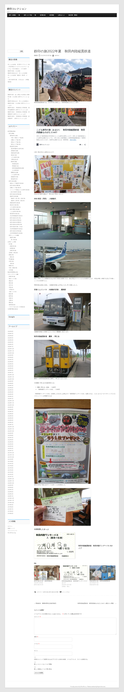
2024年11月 (11, 377)
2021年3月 (10, 472)
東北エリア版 (14, 144)
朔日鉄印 (13, 179)
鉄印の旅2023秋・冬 (15, 226)
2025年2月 (10, 370)
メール (36, 643)
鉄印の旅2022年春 (15, 220)
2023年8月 (10, 409)
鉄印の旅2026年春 (15, 194)
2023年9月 (10, 407)
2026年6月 (10, 335)
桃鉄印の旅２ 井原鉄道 (14, 107)
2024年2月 (10, 396)
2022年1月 (10, 450)
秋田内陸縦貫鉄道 (17, 168)
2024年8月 (10, 383)
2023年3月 (10, 420)
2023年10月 (11, 405)
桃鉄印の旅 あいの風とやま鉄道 (16, 94)
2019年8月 (10, 507)
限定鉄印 (12, 146)
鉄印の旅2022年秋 (15, 224)
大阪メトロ (12, 291)
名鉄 (11, 263)
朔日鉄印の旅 (13, 213)
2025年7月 (10, 359)
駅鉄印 (13, 161)
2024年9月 (10, 381)
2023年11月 (11, 403)
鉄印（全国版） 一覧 (14, 15)
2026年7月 (10, 333)
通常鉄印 (12, 135)
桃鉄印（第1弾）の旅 (16, 200)
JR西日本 (12, 246)
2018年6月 (10, 513)
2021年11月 (11, 455)
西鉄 (10, 302)
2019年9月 (10, 505)
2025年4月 (10, 366)
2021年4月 (10, 470)
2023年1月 (10, 424)
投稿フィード (11, 528)
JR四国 (11, 248)
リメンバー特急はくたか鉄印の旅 (19, 190)
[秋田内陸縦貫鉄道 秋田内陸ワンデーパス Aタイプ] (75, 572)
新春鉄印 (13, 177)
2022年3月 (10, 446)
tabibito (56, 55)
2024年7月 (10, 385)
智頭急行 (14, 166)
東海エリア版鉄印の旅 (16, 183)
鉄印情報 (52, 15)
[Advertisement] (62, 30)
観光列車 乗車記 (73, 15)
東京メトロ (12, 278)
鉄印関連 (10, 131)
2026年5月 (10, 338)
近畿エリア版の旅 (14, 187)
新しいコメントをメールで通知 (43, 664)
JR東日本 (12, 250)
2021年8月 (10, 461)
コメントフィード (12, 530)
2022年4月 (10, 444)
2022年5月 (10, 442)
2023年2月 (10, 422)
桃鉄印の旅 (13, 196)
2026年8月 (10, 331)
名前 (36, 636)
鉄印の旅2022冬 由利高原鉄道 (43, 581)
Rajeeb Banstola (101, 686)
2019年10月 (11, 502)
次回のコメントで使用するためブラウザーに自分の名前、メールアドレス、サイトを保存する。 (61, 659)
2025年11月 (11, 351)
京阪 (10, 298)
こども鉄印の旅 (14, 211)
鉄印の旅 (45, 592)
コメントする (65, 592)
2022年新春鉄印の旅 (15, 216)
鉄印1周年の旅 (14, 209)
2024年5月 (10, 390)
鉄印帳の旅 (42, 15)
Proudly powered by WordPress (78, 686)
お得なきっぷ (61, 15)
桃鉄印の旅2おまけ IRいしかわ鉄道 (17, 73)
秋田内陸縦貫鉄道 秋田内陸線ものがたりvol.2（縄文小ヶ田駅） (97, 603)
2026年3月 (10, 342)
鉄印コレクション (17, 8)
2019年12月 (11, 498)
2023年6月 (10, 413)
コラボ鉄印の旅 (14, 207)
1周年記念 (13, 159)
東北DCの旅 (13, 205)
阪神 (10, 296)
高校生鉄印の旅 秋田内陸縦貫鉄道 (100, 581)
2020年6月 (10, 492)
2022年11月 (11, 429)
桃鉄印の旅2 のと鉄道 (14, 71)
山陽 (10, 300)
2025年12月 (11, 348)
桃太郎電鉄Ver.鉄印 (16, 148)
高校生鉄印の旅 (14, 203)
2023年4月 (10, 418)
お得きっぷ (11, 242)
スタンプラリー (12, 274)
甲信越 (10, 259)
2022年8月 (10, 435)
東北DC (13, 155)
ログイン (10, 526)
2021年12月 (11, 453)
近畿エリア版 (14, 140)
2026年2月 (10, 344)
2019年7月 (10, 509)
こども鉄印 (14, 174)
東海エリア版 (14, 142)
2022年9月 (10, 433)
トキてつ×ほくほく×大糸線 (16, 307)
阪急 (10, 294)
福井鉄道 (11, 304)
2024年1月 (10, 398)
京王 (10, 285)
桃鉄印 (11, 237)
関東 (10, 255)
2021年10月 (11, 457)
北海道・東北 (12, 252)
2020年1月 (10, 496)
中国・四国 (12, 268)
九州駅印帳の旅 (12, 309)
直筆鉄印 (13, 151)
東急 (10, 281)
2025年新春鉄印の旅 (15, 233)
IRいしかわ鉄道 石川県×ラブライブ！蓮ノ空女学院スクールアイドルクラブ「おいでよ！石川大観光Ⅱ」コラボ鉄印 (19, 67)
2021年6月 (10, 466)
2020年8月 (10, 487)
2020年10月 (11, 483)
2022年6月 (10, 440)
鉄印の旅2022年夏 (53, 592)
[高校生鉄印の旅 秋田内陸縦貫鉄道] (102, 572)
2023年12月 (11, 400)
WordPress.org (12, 533)
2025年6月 (10, 361)
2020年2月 (10, 494)
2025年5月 (10, 364)
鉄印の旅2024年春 (15, 231)
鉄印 (10, 133)
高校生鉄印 (14, 153)
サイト (36, 650)
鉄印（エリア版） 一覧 (30, 15)
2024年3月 (10, 394)
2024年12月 (11, 374)
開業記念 (13, 172)
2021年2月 (10, 474)
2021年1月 (10, 476)
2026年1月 (10, 346)
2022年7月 (10, 437)
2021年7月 (10, 463)
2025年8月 (10, 357)
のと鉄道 (14, 170)
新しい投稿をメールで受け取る (43, 669)
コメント (37, 616)
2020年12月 (11, 479)
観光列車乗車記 (12, 272)
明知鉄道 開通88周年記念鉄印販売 (45, 603)
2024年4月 (10, 392)
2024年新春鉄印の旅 (15, 229)
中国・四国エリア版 (16, 138)
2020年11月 (11, 481)
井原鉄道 (14, 164)
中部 (10, 261)
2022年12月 (11, 426)
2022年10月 (11, 431)
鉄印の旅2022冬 (14, 218)
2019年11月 (11, 500)
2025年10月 (11, 353)
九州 (10, 270)
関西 (10, 265)
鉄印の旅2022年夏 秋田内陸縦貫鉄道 (62, 51)
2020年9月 (10, 485)
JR (9, 244)
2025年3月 (10, 368)
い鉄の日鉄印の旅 (14, 192)
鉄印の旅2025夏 (14, 185)
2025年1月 (10, 372)
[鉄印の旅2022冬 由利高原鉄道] (47, 572)
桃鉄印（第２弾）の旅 (17, 198)
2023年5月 (10, 416)
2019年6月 (10, 511)
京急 (10, 287)
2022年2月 (10, 448)
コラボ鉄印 (14, 157)
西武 (11, 257)
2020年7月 (10, 489)
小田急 (10, 289)
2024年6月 (10, 387)
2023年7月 (10, 411)
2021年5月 (10, 468)
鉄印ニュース (12, 235)
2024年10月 (11, 379)
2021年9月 (10, 459)
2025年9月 (10, 355)
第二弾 (13, 239)
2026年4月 (10, 340)
